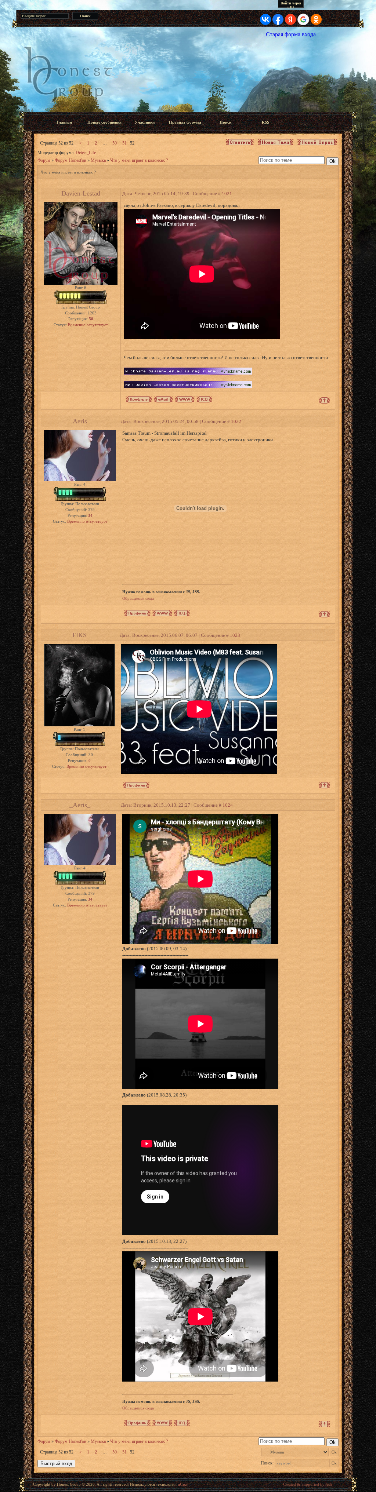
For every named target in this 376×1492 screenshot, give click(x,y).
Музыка (98, 160)
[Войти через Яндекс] (290, 19)
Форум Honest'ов (70, 160)
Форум (43, 160)
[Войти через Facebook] (277, 19)
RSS (265, 122)
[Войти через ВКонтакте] (265, 19)
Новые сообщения (104, 122)
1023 (235, 635)
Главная (64, 122)
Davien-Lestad (80, 193)
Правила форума (185, 122)
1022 (236, 421)
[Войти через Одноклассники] (316, 19)
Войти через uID (291, 4)
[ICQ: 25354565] (182, 613)
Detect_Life (86, 152)
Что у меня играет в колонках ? (139, 160)
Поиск (225, 122)
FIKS (79, 635)
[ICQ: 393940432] (204, 399)
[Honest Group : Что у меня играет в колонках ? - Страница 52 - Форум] (188, 74)
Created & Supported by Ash (307, 1484)
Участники (145, 122)
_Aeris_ (79, 421)
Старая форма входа (291, 34)
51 (124, 143)
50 (114, 143)
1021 (227, 193)
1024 (228, 805)
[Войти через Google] (303, 19)
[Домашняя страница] (184, 399)
